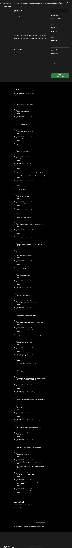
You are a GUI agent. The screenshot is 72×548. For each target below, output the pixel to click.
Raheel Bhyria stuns (54, 53)
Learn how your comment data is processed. (37, 526)
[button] (3, 6)
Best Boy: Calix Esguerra (55, 36)
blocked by (60, 75)
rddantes (20, 49)
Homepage (33, 546)
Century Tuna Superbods (26, 40)
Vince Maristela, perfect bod (56, 57)
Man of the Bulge (54, 49)
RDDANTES (7, 6)
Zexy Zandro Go (54, 31)
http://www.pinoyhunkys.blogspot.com (24, 255)
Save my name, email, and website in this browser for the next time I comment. (21, 523)
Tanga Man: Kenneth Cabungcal (56, 18)
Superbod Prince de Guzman (56, 44)
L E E (18, 250)
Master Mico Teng (54, 40)
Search (68, 11)
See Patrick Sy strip (54, 27)
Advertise (39, 546)
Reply (18, 100)
